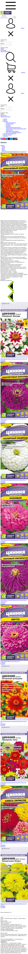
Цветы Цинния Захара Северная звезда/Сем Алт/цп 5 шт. (14, 358)
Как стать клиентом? (11, 122)
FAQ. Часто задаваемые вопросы (13, 132)
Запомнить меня (4, 47)
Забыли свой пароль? (5, 51)
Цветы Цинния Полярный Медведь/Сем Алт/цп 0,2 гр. (13, 480)
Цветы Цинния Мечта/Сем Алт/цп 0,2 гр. (10, 661)
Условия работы (9, 123)
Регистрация (3, 50)
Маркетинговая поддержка (12, 131)
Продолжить (3, 941)
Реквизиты (8, 126)
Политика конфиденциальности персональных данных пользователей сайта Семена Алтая (16, 129)
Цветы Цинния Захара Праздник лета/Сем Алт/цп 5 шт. (13, 782)
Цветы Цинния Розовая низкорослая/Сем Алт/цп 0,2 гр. (13, 540)
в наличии (3, 279)
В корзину (3, 361)
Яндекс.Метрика (9, 929)
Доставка (8, 125)
